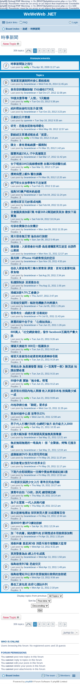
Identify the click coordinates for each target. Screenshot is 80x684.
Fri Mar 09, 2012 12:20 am (52, 177)
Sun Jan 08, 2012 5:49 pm (45, 239)
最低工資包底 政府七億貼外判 (29, 584)
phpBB (28, 681)
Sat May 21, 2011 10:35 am (46, 427)
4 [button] (48, 50)
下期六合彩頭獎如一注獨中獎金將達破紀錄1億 (39, 471)
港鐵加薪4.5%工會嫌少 (25, 292)
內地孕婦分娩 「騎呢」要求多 (29, 404)
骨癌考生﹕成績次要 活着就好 (29, 313)
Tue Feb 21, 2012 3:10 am (45, 186)
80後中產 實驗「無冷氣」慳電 (29, 380)
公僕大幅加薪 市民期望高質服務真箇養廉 (36, 434)
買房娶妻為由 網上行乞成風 (28, 553)
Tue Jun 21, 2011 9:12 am (45, 384)
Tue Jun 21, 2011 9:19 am (45, 359)
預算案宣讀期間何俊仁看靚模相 (30, 80)
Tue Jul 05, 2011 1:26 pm (52, 306)
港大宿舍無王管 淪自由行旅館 (29, 236)
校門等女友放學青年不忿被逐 (29, 182)
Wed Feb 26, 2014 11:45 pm (53, 84)
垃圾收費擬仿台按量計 (24, 226)
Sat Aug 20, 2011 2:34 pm (52, 275)
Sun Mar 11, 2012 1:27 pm (45, 167)
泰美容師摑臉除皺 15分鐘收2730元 (32, 89)
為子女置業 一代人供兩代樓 (28, 502)
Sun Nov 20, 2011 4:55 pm (52, 261)
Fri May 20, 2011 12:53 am (52, 475)
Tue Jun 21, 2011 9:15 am (45, 373)
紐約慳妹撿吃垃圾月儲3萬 (27, 108)
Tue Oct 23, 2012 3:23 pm (52, 111)
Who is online (10, 641)
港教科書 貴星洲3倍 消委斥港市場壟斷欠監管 (39, 543)
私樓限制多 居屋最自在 (25, 282)
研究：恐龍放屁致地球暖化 (27, 125)
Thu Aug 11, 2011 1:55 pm (52, 285)
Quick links (11, 22)
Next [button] (65, 51)
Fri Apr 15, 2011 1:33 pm (51, 536)
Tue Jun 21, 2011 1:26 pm (52, 325)
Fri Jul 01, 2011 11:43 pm (51, 316)
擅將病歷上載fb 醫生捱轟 (26, 174)
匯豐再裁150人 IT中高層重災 (28, 153)
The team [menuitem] (50, 675)
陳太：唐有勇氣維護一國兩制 (29, 144)
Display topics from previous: (32, 595)
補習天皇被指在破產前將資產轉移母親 (34, 356)
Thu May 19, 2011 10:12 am (46, 506)
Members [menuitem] (65, 675)
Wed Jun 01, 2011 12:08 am (46, 417)
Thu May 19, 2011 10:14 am (46, 495)
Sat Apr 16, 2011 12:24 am (45, 526)
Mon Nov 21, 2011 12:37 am (53, 253)
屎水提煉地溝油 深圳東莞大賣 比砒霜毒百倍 (38, 512)
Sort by (32, 600)
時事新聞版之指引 (22, 63)
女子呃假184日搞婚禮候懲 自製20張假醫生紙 (38, 163)
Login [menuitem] (75, 22)
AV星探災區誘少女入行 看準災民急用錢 (35, 482)
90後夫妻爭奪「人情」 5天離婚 (30, 98)
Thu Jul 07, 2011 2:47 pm (45, 296)
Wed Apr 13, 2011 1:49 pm (52, 567)
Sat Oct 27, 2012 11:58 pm (52, 92)
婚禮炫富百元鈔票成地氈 (26, 201)
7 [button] (60, 50)
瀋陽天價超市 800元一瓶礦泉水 (30, 346)
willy (26, 67)
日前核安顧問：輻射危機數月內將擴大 (34, 302)
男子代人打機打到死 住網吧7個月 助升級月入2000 (42, 423)
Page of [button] (28, 51)
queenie (28, 120)
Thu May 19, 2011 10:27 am (46, 485)
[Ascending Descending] (40, 606)
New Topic (9, 44)
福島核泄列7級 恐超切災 (26, 563)
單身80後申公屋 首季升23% (28, 413)
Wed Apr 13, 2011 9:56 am (45, 577)
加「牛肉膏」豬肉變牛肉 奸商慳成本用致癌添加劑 (42, 533)
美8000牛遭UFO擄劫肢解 (26, 523)
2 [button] (39, 50)
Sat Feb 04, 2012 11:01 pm (52, 205)
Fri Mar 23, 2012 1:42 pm (52, 148)
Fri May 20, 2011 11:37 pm (52, 457)
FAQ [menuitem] (25, 22)
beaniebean (30, 84)
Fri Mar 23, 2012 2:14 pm (45, 138)
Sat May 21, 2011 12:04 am (53, 450)
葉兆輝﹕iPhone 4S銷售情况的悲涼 (33, 258)
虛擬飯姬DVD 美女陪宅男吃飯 (29, 454)
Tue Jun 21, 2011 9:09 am (45, 398)
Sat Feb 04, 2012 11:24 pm (52, 195)
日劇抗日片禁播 (20, 117)
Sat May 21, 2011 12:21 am (53, 437)
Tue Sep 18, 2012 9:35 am (48, 120)
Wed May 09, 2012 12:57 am (53, 129)
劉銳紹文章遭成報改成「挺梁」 (30, 134)
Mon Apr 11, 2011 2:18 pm (45, 587)
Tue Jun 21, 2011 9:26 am (45, 339)
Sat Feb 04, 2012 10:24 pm (46, 219)
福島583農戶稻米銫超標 (25, 191)
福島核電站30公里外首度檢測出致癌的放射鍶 (38, 574)
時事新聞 (9, 37)
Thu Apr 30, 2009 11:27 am (46, 67)
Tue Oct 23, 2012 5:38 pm (45, 101)
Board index (12, 675)
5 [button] (53, 50)
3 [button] (44, 50)
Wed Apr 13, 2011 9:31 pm (45, 546)
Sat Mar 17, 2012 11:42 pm (52, 157)
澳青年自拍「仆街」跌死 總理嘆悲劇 (33, 492)
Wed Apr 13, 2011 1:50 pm (52, 557)
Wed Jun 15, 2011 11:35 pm (53, 408)
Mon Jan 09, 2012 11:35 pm (53, 229)
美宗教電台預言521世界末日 (28, 463)
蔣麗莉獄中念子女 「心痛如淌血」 (32, 321)
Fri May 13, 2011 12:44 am (52, 516)
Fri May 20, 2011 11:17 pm (52, 466)
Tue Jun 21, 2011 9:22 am (45, 349)
